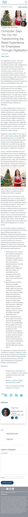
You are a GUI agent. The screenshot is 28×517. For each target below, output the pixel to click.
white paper (19, 371)
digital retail (10, 439)
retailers (16, 388)
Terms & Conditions (20, 491)
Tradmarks (13, 492)
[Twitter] (13, 419)
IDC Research (21, 354)
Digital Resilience (9, 27)
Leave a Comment (22, 7)
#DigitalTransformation (12, 433)
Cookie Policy (8, 492)
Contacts (2, 491)
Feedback (7, 491)
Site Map (14, 491)
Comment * (4, 453)
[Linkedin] (17, 419)
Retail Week (12, 134)
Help (10, 491)
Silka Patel (5, 56)
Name (3, 477)
